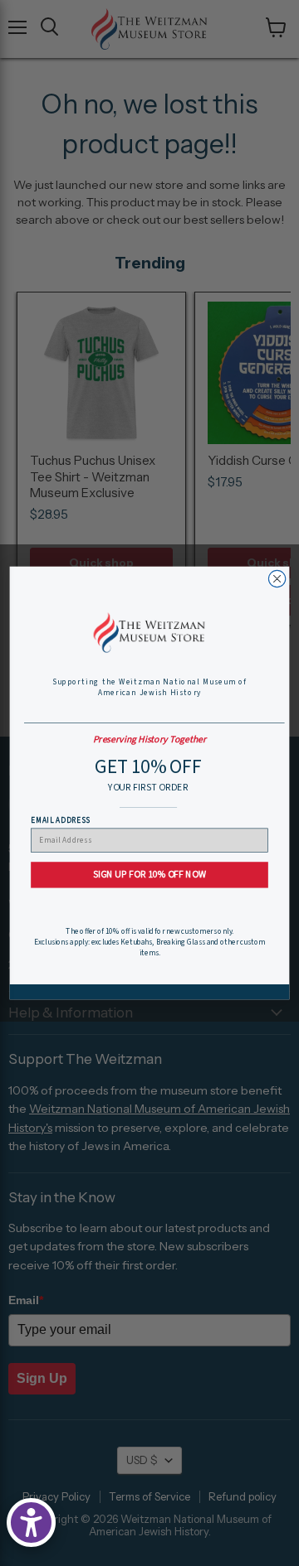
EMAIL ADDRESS (60, 819)
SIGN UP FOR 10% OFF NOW (149, 875)
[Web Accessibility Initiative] (31, 1522)
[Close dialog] (276, 578)
